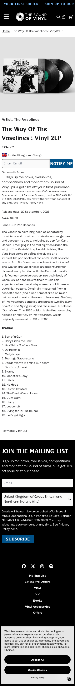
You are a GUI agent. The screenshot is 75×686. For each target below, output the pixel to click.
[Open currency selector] (63, 17)
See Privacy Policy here (28, 203)
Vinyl (37, 587)
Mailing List (37, 575)
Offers (37, 612)
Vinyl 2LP (21, 431)
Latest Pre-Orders (37, 581)
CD (37, 593)
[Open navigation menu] (6, 16)
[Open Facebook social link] (23, 566)
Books (37, 600)
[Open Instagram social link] (42, 566)
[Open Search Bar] (58, 17)
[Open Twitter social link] (33, 566)
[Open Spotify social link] (51, 566)
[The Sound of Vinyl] (31, 16)
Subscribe (18, 539)
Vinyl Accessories (37, 606)
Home (6, 31)
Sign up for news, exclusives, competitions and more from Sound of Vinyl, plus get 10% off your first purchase (36, 182)
